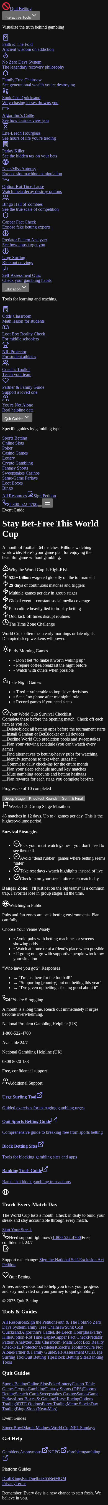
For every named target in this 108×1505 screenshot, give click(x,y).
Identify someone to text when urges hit (41, 759)
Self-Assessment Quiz (74, 1352)
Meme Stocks (79, 1403)
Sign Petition (45, 495)
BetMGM (57, 1478)
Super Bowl (12, 1427)
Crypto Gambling (29, 1388)
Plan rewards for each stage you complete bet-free (50, 779)
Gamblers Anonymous (22, 1451)
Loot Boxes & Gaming (35, 1398)
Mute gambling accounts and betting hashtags (46, 774)
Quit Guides (14, 419)
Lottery (65, 1383)
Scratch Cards (27, 1393)
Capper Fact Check (71, 1337)
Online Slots (38, 1383)
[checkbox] (4, 730)
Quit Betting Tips (39, 1357)
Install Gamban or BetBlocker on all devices (45, 734)
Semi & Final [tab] (72, 798)
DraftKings (12, 1478)
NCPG (54, 1451)
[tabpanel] (54, 895)
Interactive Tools (17, 17)
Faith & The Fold (71, 1322)
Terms (21, 1483)
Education (12, 289)
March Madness (37, 1427)
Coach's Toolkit (69, 1347)
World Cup (61, 1427)
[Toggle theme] (39, 506)
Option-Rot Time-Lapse (33, 1337)
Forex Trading (54, 1403)
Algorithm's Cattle (37, 1332)
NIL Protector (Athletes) (35, 1347)
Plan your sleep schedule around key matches (46, 769)
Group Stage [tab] (14, 798)
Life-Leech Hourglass (72, 1332)
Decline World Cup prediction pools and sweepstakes (53, 739)
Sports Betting (14, 1383)
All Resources (14, 495)
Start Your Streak (17, 1229)
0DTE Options (29, 1403)
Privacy (9, 1483)
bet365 (43, 1478)
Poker (54, 1383)
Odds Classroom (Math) (52, 1342)
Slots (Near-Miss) (42, 1408)
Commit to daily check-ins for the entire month (47, 764)
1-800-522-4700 (66, 1237)
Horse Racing (67, 1398)
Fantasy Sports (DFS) (64, 1388)
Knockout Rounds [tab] (43, 798)
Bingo (21, 1408)
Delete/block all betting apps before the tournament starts (56, 729)
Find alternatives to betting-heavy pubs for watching (52, 754)
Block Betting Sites (71, 1357)
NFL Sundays (83, 1427)
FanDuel (29, 1478)
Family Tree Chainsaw (45, 1327)
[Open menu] (47, 503)
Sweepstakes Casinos (58, 1393)
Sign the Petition (41, 1322)
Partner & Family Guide (34, 1352)
